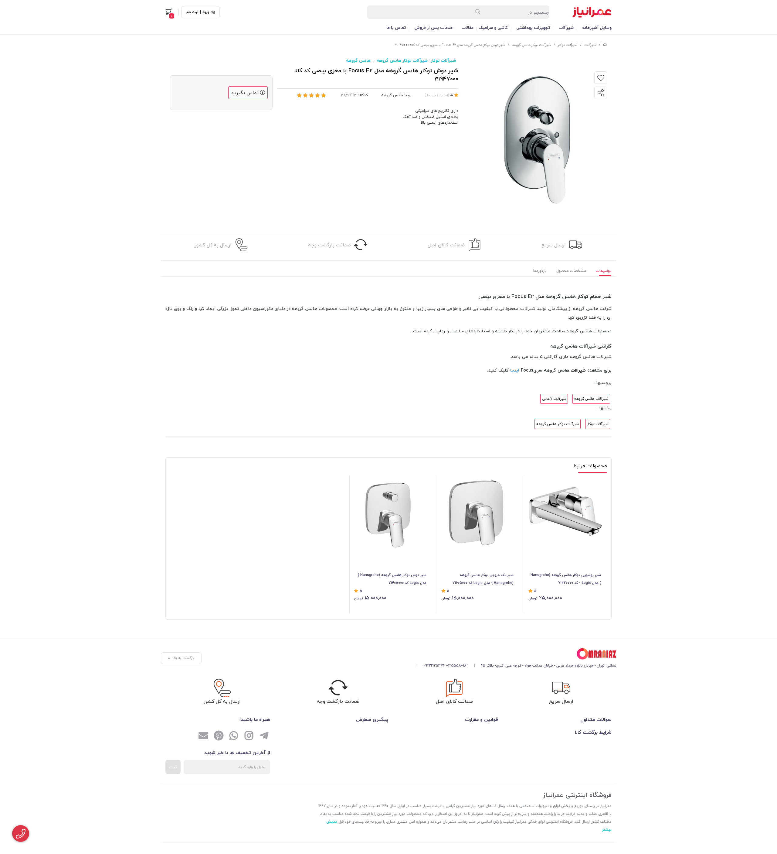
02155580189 (457, 665)
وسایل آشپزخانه (597, 27)
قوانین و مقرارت (481, 719)
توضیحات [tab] (603, 271)
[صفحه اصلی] (605, 45)
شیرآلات (566, 27)
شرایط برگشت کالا (593, 732)
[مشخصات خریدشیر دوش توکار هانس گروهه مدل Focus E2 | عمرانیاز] (514, 654)
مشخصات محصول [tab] (571, 271)
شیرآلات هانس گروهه (591, 399)
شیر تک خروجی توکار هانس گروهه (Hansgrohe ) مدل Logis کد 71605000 (483, 579)
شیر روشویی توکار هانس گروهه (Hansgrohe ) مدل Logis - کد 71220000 (566, 579)
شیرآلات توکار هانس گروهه (531, 45)
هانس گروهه (358, 60)
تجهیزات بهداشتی (533, 27)
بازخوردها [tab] (540, 271)
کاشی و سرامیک (493, 27)
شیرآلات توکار (567, 45)
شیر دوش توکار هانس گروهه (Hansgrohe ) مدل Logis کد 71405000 (392, 579)
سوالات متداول (596, 719)
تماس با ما (396, 27)
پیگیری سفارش (372, 719)
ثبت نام (192, 12)
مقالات (467, 27)
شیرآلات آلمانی (554, 399)
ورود (205, 12)
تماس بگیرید (245, 92)
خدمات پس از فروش (433, 27)
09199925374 (434, 665)
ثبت (173, 767)
